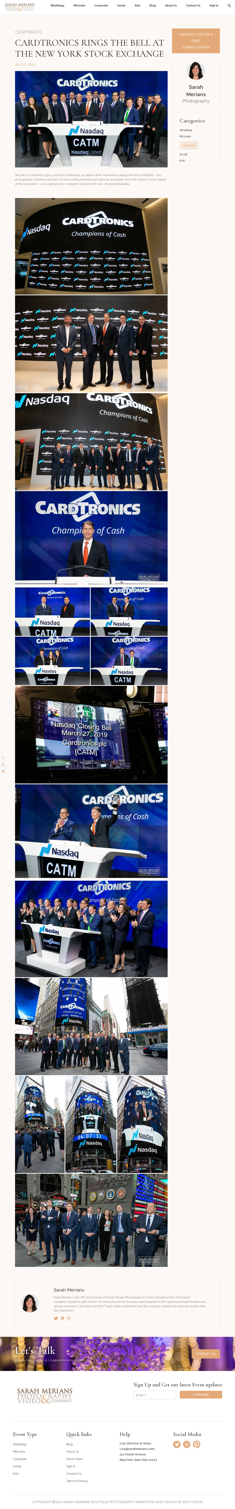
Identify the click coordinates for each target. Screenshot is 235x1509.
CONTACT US (205, 1354)
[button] (229, 5)
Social (121, 5)
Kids (137, 5)
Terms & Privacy (77, 1481)
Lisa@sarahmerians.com (65, 1360)
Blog (152, 5)
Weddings (57, 5)
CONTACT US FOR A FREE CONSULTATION (196, 40)
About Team (74, 1459)
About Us (171, 5)
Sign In (213, 5)
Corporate (101, 5)
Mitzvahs (79, 5)
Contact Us (193, 5)
